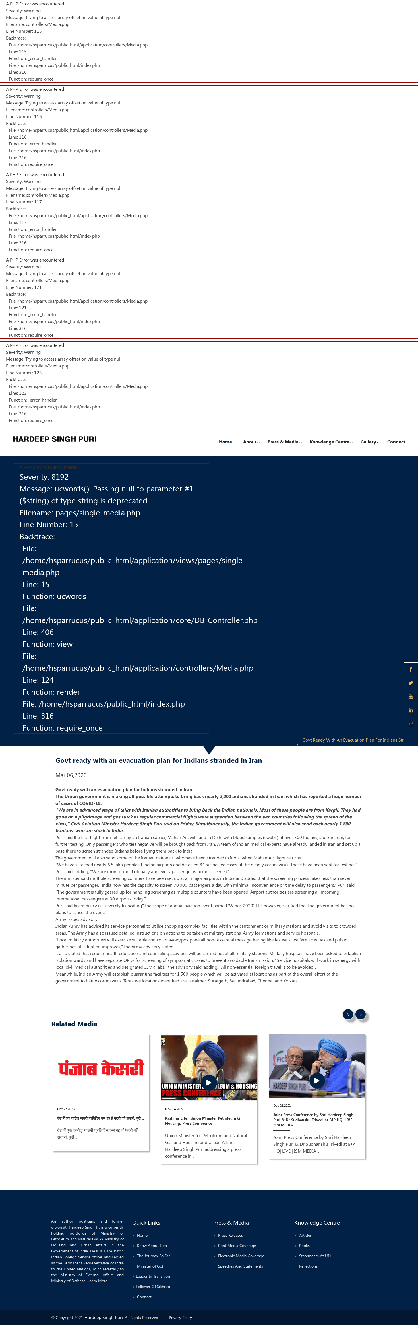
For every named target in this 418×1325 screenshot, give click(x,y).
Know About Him (151, 1245)
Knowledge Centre (329, 442)
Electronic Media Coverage (240, 1255)
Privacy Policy (180, 1317)
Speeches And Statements (240, 1266)
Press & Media (283, 442)
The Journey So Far (153, 1255)
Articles (305, 1235)
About (249, 442)
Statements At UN (314, 1255)
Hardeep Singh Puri (103, 1317)
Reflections (308, 1266)
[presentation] (348, 1014)
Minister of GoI (149, 1266)
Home (225, 442)
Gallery (368, 442)
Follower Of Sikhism (153, 1286)
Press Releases (230, 1235)
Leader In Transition (153, 1276)
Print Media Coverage (236, 1245)
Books (304, 1245)
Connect (396, 442)
